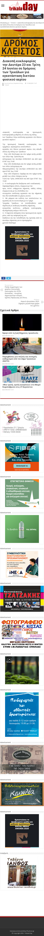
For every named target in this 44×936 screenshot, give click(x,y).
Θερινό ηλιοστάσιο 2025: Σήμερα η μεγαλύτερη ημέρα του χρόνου (29, 303)
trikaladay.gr (4, 23)
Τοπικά (13, 23)
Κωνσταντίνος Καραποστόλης (13, 83)
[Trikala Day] (22, 6)
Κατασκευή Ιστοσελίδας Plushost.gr (22, 931)
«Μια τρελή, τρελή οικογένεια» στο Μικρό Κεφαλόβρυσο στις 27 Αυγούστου (21, 386)
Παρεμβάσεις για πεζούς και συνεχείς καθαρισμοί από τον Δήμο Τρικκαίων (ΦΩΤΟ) (19, 358)
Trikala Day (28, 933)
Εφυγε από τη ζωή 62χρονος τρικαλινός (20, 333)
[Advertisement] (22, 109)
